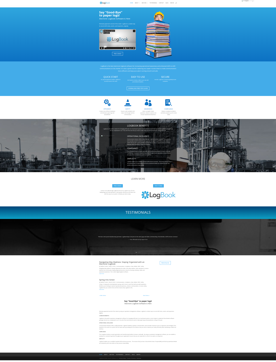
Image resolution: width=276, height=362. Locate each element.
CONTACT (161, 3)
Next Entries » (146, 295)
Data (132, 266)
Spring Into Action (107, 279)
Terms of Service (131, 358)
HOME (131, 3)
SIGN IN (172, 3)
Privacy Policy (122, 358)
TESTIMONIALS (153, 3)
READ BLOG (165, 263)
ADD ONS (144, 3)
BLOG (167, 3)
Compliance (127, 266)
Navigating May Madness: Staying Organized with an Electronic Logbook (121, 263)
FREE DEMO (117, 54)
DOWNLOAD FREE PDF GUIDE (138, 88)
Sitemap (139, 358)
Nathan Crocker (104, 266)
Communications (120, 266)
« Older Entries (102, 295)
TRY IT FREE (158, 186)
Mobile (135, 266)
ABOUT (136, 3)
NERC (139, 266)
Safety (142, 266)
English (246, 0)
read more (101, 273)
